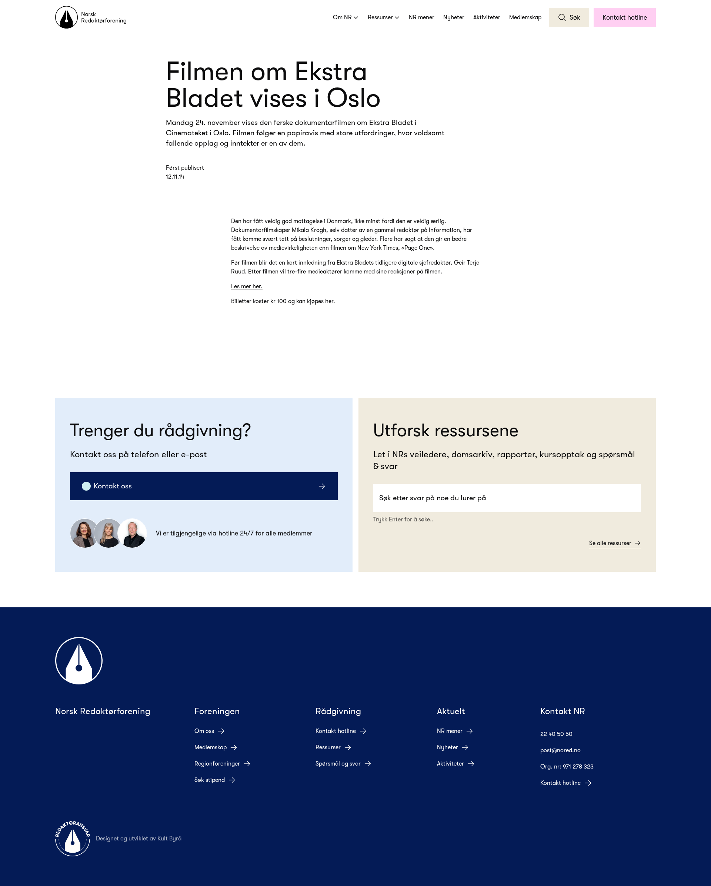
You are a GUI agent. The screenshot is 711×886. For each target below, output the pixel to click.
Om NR (342, 17)
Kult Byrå (169, 838)
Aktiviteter (486, 17)
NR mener (421, 17)
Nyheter (453, 17)
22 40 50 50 (556, 734)
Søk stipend (209, 780)
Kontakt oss (113, 486)
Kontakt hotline (624, 17)
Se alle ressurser (610, 543)
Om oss (204, 731)
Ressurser (380, 17)
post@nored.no (560, 750)
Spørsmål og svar (338, 763)
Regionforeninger (217, 763)
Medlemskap (525, 17)
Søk (575, 17)
